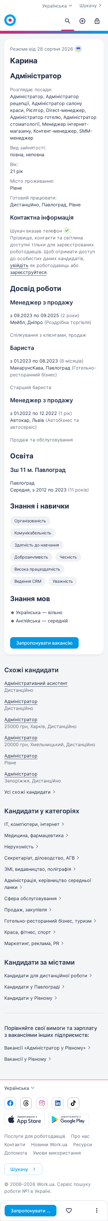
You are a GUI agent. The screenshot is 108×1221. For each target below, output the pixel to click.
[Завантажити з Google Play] (69, 1119)
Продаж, (25, 910)
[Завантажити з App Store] (24, 1119)
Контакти (14, 1144)
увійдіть (19, 265)
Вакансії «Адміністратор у (45, 1048)
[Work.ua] (10, 20)
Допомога (15, 1153)
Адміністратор (20, 701)
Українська (16, 1088)
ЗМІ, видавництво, (37, 869)
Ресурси (82, 1144)
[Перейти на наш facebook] (10, 1103)
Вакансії (25, 1059)
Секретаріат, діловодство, (39, 858)
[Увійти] (97, 21)
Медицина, (34, 835)
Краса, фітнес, (27, 932)
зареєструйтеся (28, 272)
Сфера (30, 898)
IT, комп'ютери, (32, 824)
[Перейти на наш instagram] (42, 1103)
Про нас (80, 1136)
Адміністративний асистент (36, 683)
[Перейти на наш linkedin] (57, 1103)
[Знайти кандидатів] (67, 21)
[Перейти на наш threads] (26, 1103)
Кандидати (45, 975)
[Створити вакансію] (82, 21)
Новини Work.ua (49, 1144)
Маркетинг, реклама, (31, 943)
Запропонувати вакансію (33, 1211)
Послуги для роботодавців (34, 1136)
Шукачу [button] (19, 1169)
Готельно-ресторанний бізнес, (48, 921)
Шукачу (88, 5)
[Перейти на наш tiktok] (73, 1103)
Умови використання (57, 1153)
